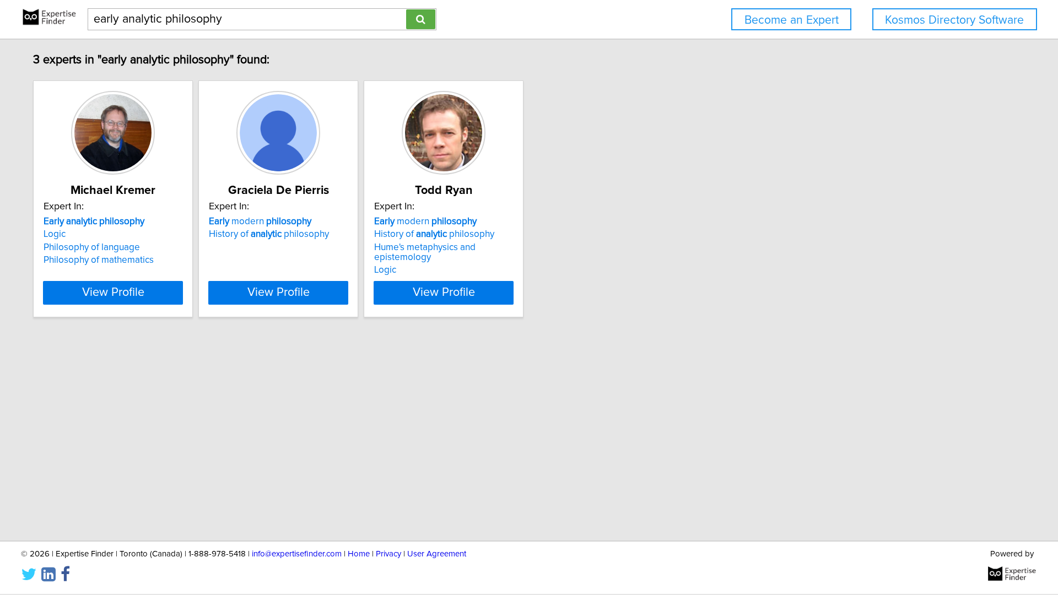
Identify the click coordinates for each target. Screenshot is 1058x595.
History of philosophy (269, 234)
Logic (55, 234)
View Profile (113, 292)
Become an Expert (791, 20)
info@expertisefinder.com (297, 554)
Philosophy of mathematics (99, 260)
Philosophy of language (92, 247)
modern (260, 221)
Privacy (388, 554)
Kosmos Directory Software (954, 20)
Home (359, 554)
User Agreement (436, 554)
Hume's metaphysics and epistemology (425, 252)
